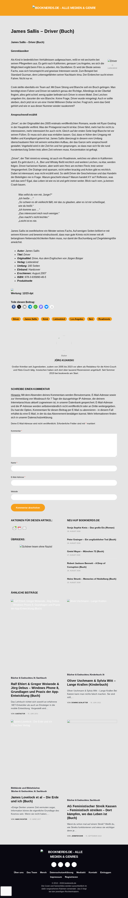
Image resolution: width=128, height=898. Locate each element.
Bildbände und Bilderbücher (25, 788)
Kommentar (16, 431)
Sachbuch (41, 678)
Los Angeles (77, 319)
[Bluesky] (74, 864)
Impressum (56, 877)
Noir (91, 319)
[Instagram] (60, 864)
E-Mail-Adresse (18, 477)
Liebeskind (59, 319)
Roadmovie (104, 319)
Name (14, 463)
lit (34, 678)
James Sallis (31, 319)
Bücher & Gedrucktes (22, 678)
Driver (16, 319)
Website (14, 491)
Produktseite (24, 281)
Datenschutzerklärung (40, 417)
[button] (12, 8)
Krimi (45, 319)
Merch (43, 872)
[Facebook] (53, 864)
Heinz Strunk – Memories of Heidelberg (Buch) (91, 579)
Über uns (19, 872)
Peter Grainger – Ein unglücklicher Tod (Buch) (91, 539)
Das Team (32, 872)
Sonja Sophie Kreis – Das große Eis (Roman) (90, 527)
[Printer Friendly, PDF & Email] (19, 528)
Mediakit (81, 872)
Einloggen (105, 872)
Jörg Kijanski (64, 360)
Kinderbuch (96, 674)
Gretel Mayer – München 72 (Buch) (85, 551)
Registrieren (71, 877)
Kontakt (93, 872)
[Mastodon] (67, 864)
